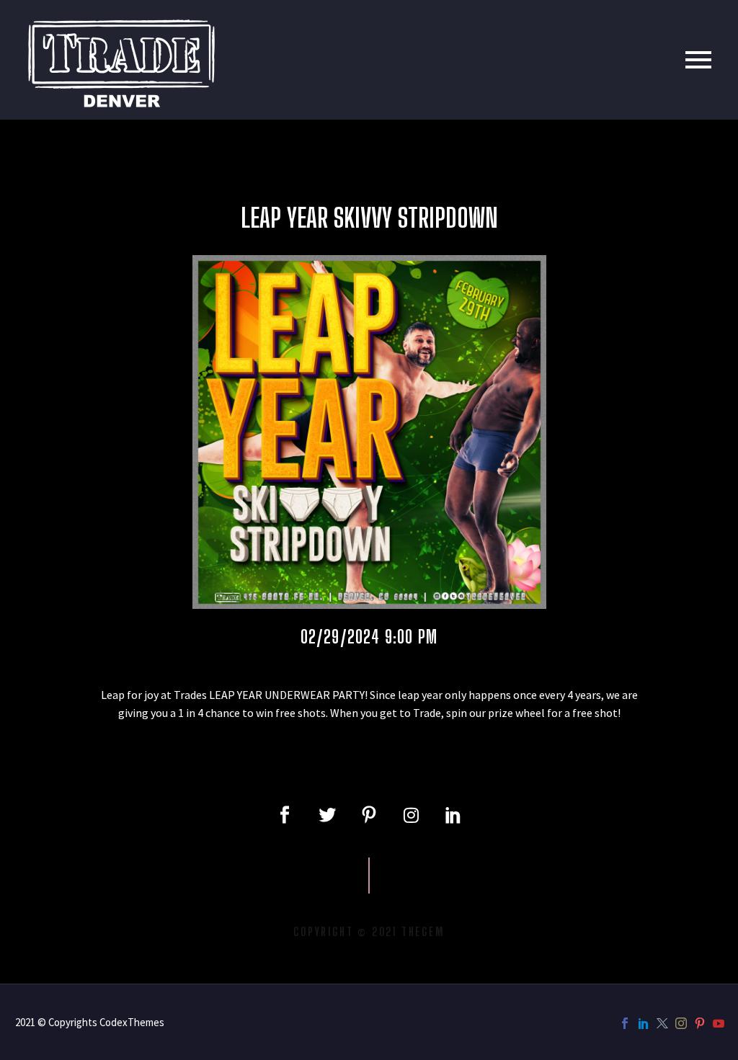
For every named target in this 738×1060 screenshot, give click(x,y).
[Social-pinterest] (369, 815)
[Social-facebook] (284, 815)
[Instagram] (410, 815)
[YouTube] (718, 1023)
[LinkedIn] (643, 1023)
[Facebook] (625, 1023)
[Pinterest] (700, 1023)
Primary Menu (698, 60)
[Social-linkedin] (453, 815)
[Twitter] (326, 815)
